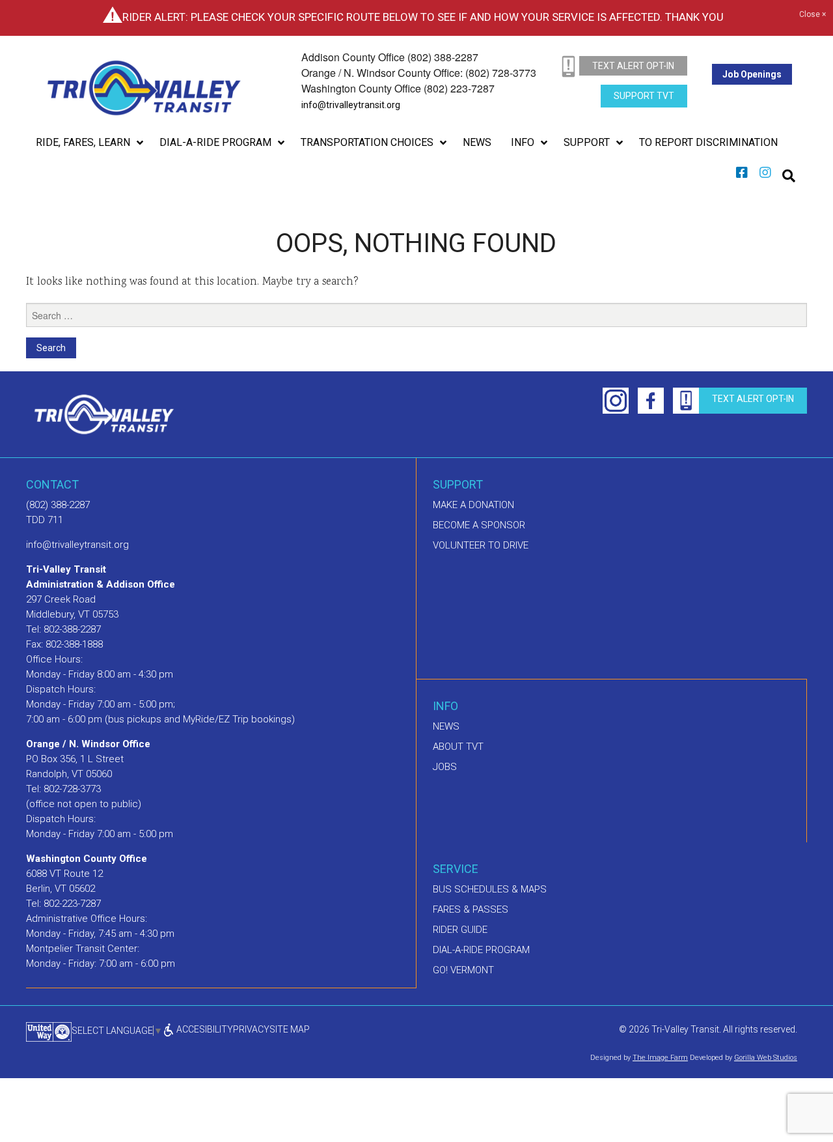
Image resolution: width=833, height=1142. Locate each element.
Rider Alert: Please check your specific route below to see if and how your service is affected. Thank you (423, 16)
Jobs (445, 767)
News (446, 726)
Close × (812, 15)
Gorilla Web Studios (765, 1087)
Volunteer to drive (480, 545)
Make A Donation (473, 505)
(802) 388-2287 (58, 505)
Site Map (289, 1029)
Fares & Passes (470, 909)
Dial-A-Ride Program (481, 950)
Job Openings (752, 74)
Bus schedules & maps (490, 889)
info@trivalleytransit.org (350, 105)
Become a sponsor (479, 525)
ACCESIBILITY (203, 1029)
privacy (251, 1029)
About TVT (458, 746)
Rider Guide (460, 929)
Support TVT (644, 96)
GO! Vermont (463, 970)
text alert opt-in (633, 66)
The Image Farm (660, 1087)
